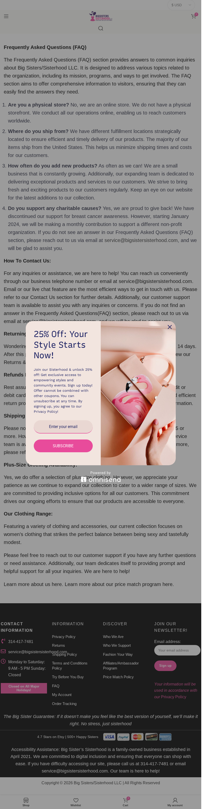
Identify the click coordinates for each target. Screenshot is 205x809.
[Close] (170, 327)
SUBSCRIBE (63, 446)
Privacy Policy (45, 412)
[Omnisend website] (101, 476)
